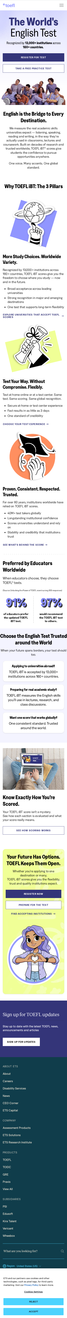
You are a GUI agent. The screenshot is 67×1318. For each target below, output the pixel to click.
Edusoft (8, 1213)
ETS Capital (10, 1110)
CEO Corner (10, 1103)
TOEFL (7, 1160)
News (6, 1096)
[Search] (62, 1251)
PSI (5, 1206)
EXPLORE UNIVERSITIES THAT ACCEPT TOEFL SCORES (31, 315)
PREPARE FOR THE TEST (33, 905)
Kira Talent (9, 1221)
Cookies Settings (33, 1292)
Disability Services (14, 1088)
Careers (8, 1081)
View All (8, 1189)
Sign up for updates (21, 1041)
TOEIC (7, 1167)
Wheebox (9, 1235)
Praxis (6, 1181)
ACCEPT (33, 1311)
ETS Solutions (12, 1135)
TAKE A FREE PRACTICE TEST (33, 68)
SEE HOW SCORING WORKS (33, 830)
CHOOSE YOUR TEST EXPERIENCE (24, 424)
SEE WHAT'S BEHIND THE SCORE (23, 544)
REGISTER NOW (33, 893)
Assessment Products (17, 1128)
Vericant (8, 1228)
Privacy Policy (31, 1285)
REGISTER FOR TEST (33, 57)
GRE (5, 1174)
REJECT (33, 1301)
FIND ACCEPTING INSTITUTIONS (31, 913)
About (7, 1073)
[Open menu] (61, 5)
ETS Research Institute (17, 1142)
